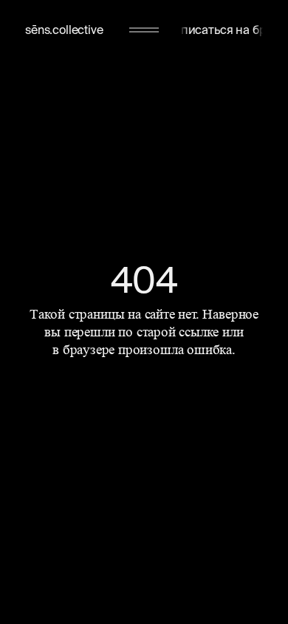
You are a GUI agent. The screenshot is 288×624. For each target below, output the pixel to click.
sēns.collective (64, 29)
